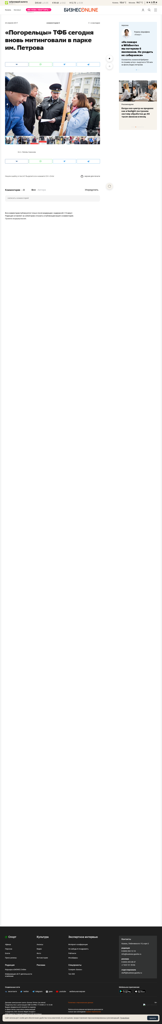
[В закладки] (109, 66)
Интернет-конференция (78, 944)
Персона (8, 949)
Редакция (10, 965)
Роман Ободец (140, 32)
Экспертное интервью (83, 937)
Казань (115, 3)
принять (152, 1018)
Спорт (12, 937)
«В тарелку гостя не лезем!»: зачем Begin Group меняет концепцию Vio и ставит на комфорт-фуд (137, 112)
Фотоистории (42, 958)
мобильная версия (77, 991)
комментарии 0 (53, 23)
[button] (98, 75)
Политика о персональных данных (80, 1002)
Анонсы (40, 944)
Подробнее (124, 1018)
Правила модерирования (15, 219)
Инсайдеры (73, 958)
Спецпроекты (75, 965)
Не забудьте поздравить (78, 949)
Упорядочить (91, 190)
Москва (132, 3)
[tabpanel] (138, 45)
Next (154, 70)
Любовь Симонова (29, 152)
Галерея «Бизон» (75, 970)
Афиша (8, 944)
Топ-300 (71, 974)
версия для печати (92, 176)
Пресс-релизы (11, 958)
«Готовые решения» (142, 35)
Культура (43, 937)
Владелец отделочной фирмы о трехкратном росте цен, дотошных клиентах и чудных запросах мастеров (138, 58)
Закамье (17, 10)
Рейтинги (72, 953)
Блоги (7, 953)
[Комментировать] (109, 58)
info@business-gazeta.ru (131, 954)
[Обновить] (109, 186)
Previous (122, 70)
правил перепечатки (93, 1012)
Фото (39, 953)
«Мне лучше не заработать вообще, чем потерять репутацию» (137, 47)
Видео (39, 949)
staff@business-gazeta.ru (132, 973)
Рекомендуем (128, 104)
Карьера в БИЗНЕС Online (15, 970)
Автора (42, 190)
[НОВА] (38, 11)
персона (125, 25)
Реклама (41, 965)
